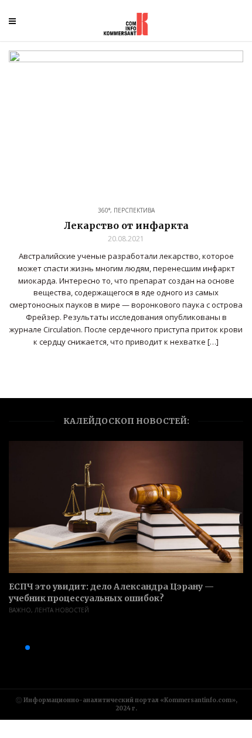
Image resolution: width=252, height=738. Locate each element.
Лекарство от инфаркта (126, 225)
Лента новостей (62, 610)
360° (104, 210)
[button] (8, 647)
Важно (20, 610)
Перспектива (134, 210)
